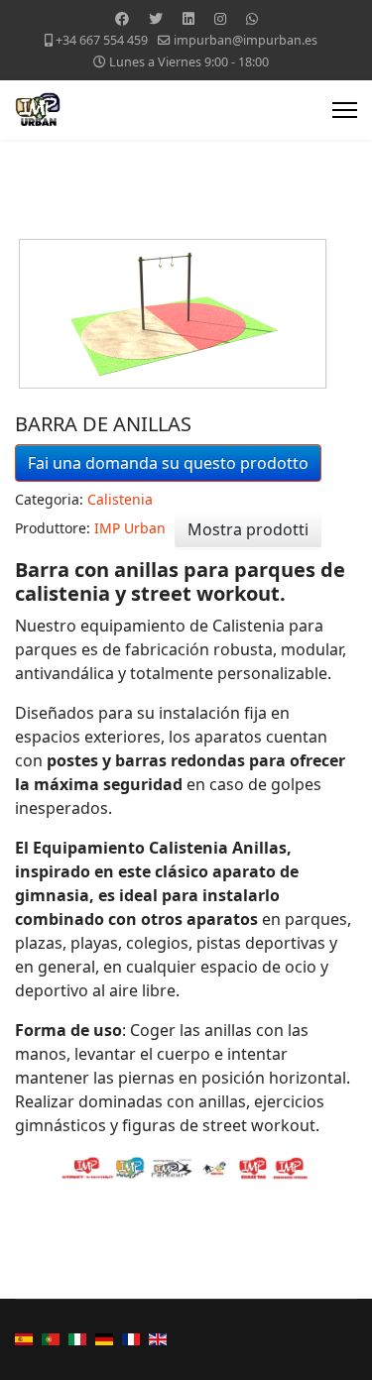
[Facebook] (122, 18)
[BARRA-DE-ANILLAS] (188, 314)
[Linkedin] (188, 18)
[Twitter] (156, 18)
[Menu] (344, 110)
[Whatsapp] (252, 18)
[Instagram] (220, 18)
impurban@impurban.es (245, 40)
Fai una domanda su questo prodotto (168, 463)
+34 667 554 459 (102, 40)
